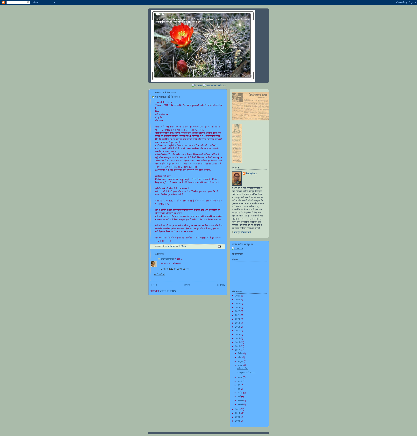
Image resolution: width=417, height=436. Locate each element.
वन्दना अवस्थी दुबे (167, 259)
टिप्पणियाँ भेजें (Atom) (167, 291)
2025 (237, 300)
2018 (237, 327)
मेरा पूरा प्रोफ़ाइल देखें (242, 232)
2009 (237, 417)
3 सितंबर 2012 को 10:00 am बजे (174, 269)
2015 (237, 338)
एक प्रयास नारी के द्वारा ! (246, 372)
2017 (237, 331)
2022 (237, 311)
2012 (237, 350)
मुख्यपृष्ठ (187, 285)
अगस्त (240, 377)
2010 (237, 413)
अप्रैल (240, 393)
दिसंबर (240, 353)
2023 (237, 307)
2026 (237, 296)
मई (239, 389)
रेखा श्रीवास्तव (251, 173)
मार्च (239, 397)
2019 (237, 323)
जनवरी (240, 404)
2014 (237, 342)
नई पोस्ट (153, 285)
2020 (237, 319)
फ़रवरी (240, 400)
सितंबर (240, 365)
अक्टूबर (241, 361)
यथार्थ (160, 13)
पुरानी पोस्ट (221, 285)
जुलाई (240, 381)
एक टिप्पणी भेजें (159, 274)
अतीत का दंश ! (242, 368)
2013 (237, 346)
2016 (237, 334)
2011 (237, 409)
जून (239, 385)
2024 (237, 304)
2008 (237, 421)
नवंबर (240, 357)
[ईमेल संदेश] (220, 246)
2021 (237, 315)
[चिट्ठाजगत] (197, 85)
